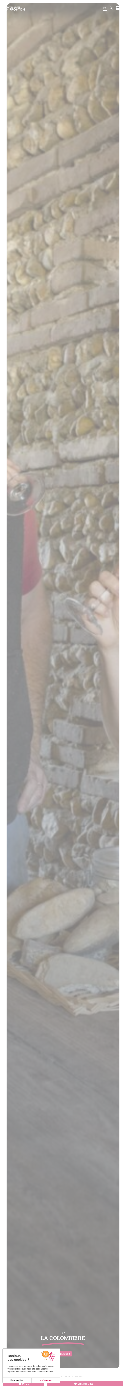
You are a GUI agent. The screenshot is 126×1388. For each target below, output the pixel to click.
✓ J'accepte (46, 1380)
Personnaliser (17, 1380)
